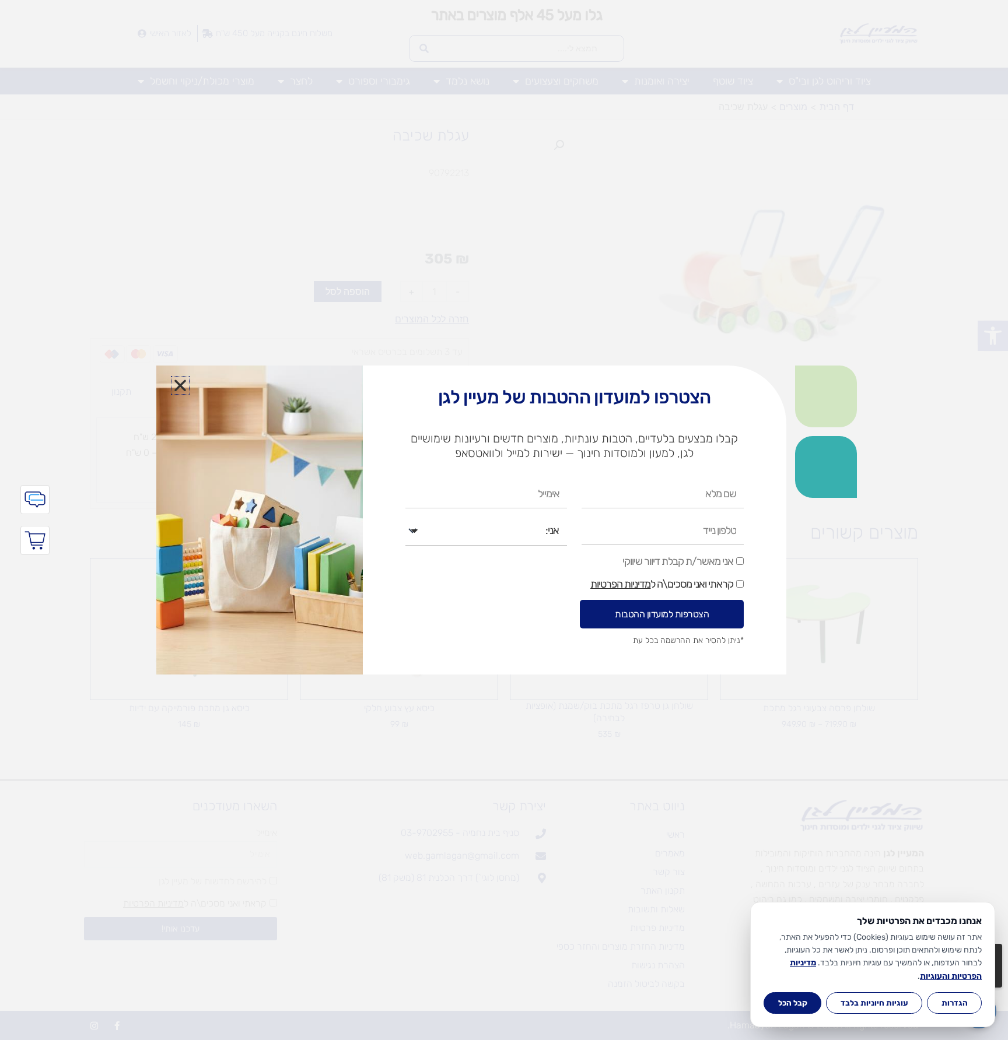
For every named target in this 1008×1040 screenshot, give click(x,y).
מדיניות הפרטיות (620, 584)
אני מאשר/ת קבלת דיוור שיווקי (677, 561)
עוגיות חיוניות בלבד (874, 1002)
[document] (504, 520)
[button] (180, 385)
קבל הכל (792, 1002)
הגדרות (955, 1002)
